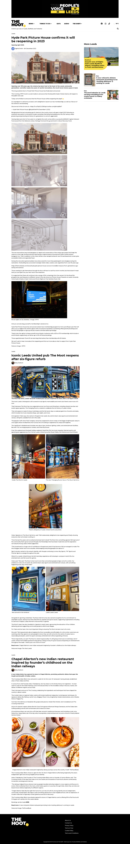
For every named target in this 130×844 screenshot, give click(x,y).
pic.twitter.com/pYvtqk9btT (53, 106)
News (31, 23)
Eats (59, 23)
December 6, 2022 (44, 109)
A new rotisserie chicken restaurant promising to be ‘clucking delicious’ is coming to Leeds (46, 805)
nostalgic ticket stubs (42, 263)
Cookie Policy (69, 830)
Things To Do (45, 23)
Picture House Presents (59, 277)
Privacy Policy (69, 825)
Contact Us (68, 823)
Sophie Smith (18, 48)
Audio (66, 23)
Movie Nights (40, 279)
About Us (68, 820)
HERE (27, 802)
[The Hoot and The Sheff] (18, 23)
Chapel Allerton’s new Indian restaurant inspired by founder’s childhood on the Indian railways (47, 645)
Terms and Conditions (71, 833)
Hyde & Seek (19, 279)
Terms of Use (69, 828)
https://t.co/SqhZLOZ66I (37, 106)
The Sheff (77, 23)
